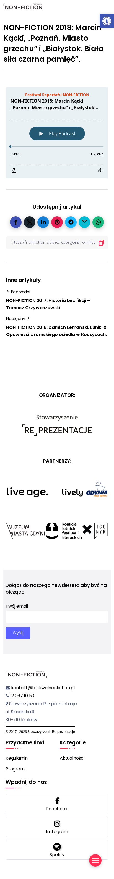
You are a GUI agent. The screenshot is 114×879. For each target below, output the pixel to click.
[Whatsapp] (57, 850)
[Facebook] (57, 804)
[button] (107, 21)
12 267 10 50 (21, 695)
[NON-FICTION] (23, 7)
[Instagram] (57, 827)
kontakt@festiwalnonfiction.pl (42, 687)
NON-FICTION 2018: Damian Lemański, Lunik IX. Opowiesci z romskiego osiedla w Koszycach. (56, 331)
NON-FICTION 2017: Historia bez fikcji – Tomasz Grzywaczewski (48, 304)
